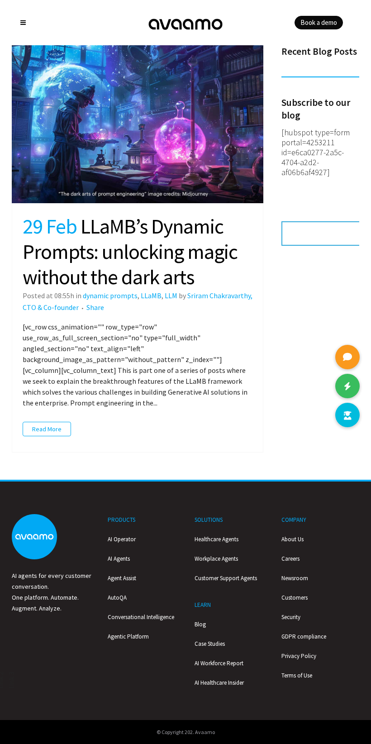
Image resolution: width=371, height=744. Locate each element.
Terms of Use (296, 675)
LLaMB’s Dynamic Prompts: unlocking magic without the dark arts (130, 251)
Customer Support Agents (226, 578)
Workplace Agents (216, 559)
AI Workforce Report (219, 663)
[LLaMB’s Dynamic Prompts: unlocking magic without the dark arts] (137, 124)
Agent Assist (122, 578)
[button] (347, 415)
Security (290, 617)
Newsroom (294, 578)
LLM (171, 295)
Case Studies (210, 644)
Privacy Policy (298, 656)
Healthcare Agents (216, 539)
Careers (290, 559)
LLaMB (151, 295)
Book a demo (318, 22)
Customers (294, 597)
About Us (292, 539)
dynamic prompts (110, 295)
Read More (47, 429)
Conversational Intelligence (141, 617)
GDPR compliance (303, 636)
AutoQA (117, 597)
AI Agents (119, 559)
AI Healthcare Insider (219, 683)
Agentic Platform (128, 636)
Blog (200, 624)
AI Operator (122, 539)
